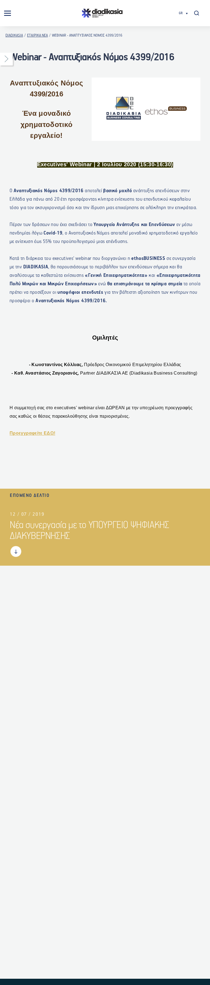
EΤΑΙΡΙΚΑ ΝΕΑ (37, 35)
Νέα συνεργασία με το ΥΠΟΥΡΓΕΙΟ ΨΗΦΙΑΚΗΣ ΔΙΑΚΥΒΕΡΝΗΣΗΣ (89, 531)
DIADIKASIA (14, 35)
